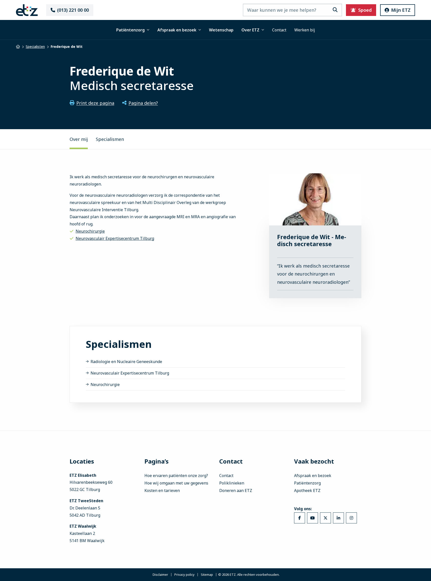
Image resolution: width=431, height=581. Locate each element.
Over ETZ (250, 30)
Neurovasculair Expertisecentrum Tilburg (115, 238)
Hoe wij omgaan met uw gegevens (176, 483)
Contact (279, 30)
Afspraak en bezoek (176, 30)
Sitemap (207, 574)
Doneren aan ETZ (235, 490)
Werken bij (304, 30)
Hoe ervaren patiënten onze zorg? (176, 475)
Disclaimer (160, 574)
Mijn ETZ (401, 10)
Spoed (365, 10)
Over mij (79, 139)
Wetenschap (221, 30)
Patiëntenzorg (130, 30)
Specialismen (110, 139)
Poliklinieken (231, 483)
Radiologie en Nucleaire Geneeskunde (126, 361)
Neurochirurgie (90, 231)
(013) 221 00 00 (73, 10)
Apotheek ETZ (307, 490)
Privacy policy (184, 574)
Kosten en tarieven (162, 490)
